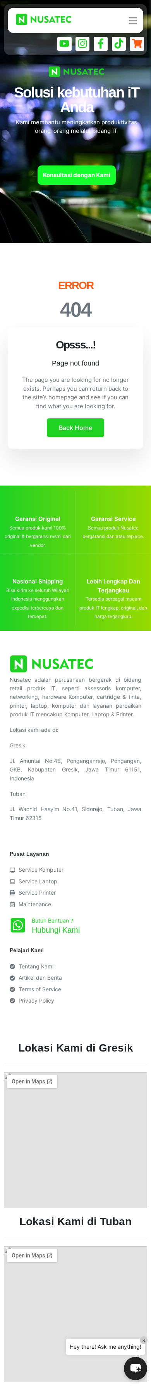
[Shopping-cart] (137, 44)
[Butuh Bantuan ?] (18, 925)
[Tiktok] (119, 44)
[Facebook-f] (101, 44)
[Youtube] (64, 44)
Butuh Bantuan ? (52, 920)
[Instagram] (82, 44)
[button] (135, 1368)
